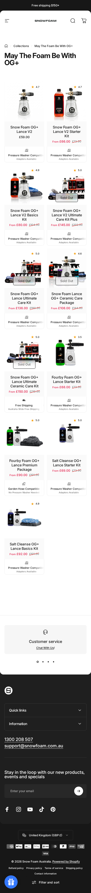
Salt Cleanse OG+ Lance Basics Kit (24, 546)
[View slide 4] (53, 662)
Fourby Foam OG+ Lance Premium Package (24, 465)
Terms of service (54, 868)
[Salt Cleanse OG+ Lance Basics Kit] (24, 518)
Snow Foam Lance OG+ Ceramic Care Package (66, 298)
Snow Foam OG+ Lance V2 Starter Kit (67, 131)
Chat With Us (45, 648)
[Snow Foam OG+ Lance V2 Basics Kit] (24, 185)
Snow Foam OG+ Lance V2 (24, 129)
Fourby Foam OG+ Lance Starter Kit (67, 379)
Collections (21, 46)
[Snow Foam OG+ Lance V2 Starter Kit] (67, 101)
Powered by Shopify (66, 861)
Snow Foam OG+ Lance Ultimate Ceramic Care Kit (24, 381)
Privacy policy (34, 868)
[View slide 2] (43, 662)
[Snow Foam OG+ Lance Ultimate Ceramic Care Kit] (24, 351)
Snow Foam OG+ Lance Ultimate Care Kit (24, 298)
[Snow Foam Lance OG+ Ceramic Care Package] (67, 268)
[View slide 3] (48, 662)
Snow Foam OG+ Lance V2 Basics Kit (24, 215)
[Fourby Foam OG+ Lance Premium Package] (24, 435)
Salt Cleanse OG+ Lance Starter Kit (67, 462)
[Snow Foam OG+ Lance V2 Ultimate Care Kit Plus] (67, 185)
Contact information (45, 873)
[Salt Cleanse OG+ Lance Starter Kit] (67, 435)
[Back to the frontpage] (6, 46)
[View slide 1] (37, 662)
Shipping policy (74, 868)
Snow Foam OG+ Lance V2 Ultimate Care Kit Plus (67, 215)
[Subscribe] (78, 791)
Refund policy (16, 868)
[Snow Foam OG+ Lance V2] (24, 101)
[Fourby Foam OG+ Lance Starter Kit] (67, 351)
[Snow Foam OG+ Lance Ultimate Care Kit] (24, 268)
